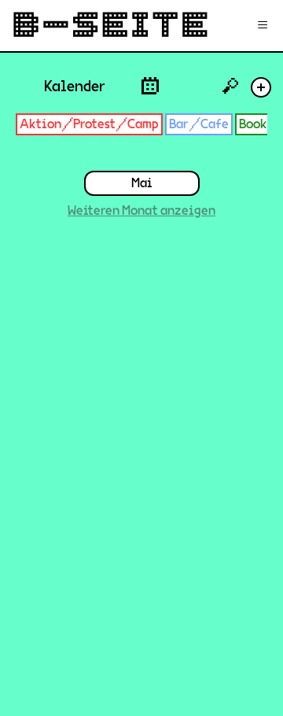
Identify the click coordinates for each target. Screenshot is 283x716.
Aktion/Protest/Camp (89, 124)
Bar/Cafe (199, 124)
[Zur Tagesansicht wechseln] (150, 85)
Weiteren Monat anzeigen (141, 210)
